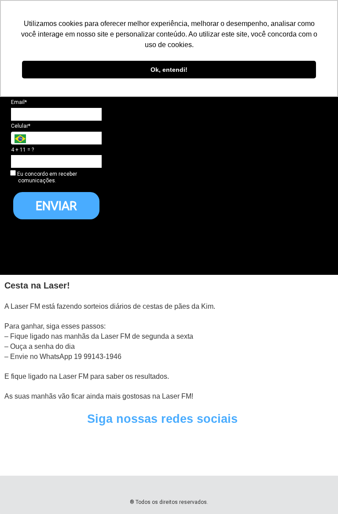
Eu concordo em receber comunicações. (46, 177)
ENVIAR (56, 205)
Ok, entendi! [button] (169, 69)
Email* (19, 102)
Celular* (20, 126)
